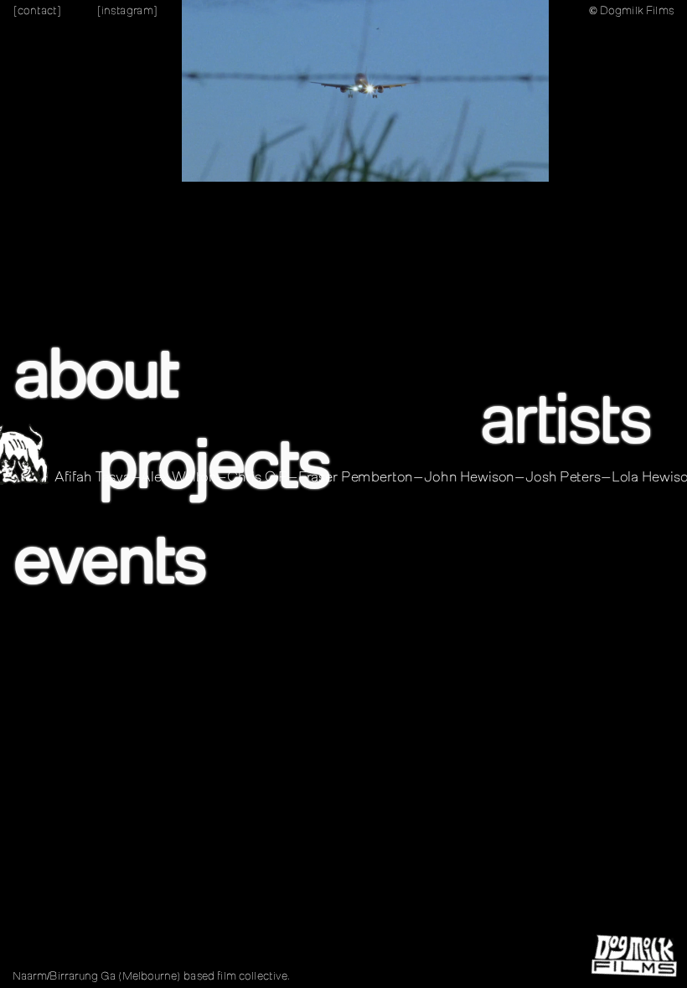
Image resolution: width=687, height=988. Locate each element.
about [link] (95, 374)
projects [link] (212, 464)
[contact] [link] (37, 10)
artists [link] (564, 418)
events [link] (108, 560)
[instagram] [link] (127, 10)
